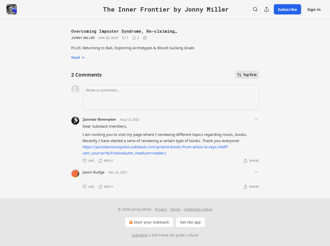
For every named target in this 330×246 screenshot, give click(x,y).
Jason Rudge (93, 172)
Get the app (190, 222)
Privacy (161, 209)
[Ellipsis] (256, 119)
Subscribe (287, 9)
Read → (78, 57)
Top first (250, 74)
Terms (175, 209)
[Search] (255, 9)
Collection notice (198, 209)
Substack (139, 235)
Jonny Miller (83, 38)
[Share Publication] (266, 9)
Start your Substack (151, 222)
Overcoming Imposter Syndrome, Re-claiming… (124, 31)
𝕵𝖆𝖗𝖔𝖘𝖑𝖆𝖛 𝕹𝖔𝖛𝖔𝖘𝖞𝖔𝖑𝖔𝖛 (99, 119)
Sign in (314, 9)
